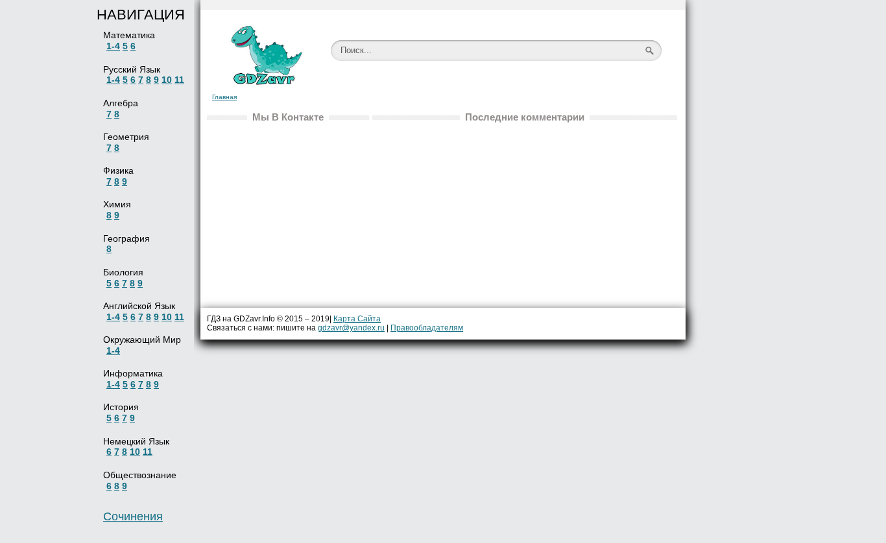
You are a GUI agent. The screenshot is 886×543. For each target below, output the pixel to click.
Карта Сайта (357, 318)
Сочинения (133, 516)
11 (179, 80)
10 (167, 80)
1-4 (113, 46)
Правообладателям (426, 327)
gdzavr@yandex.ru (351, 327)
